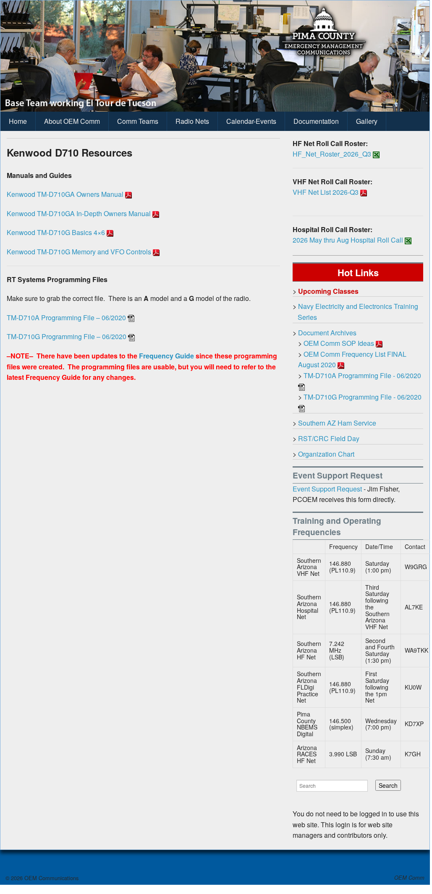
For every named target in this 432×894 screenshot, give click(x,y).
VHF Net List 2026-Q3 (326, 192)
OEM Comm (409, 877)
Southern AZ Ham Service (337, 423)
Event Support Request (327, 489)
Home (18, 121)
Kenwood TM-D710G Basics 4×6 (56, 232)
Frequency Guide (166, 356)
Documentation (316, 121)
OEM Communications (51, 878)
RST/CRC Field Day (328, 438)
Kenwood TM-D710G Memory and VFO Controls (79, 251)
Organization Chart (326, 454)
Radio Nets (192, 121)
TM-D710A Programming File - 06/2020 (362, 375)
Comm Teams (137, 121)
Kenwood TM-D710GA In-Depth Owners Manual (79, 213)
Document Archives (327, 332)
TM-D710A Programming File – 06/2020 (66, 317)
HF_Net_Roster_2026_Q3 (332, 154)
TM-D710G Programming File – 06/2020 (66, 336)
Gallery (366, 121)
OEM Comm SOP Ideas (339, 343)
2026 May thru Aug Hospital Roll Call (348, 240)
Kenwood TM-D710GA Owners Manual (65, 194)
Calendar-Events (251, 121)
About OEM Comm (72, 121)
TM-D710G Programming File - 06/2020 (363, 397)
